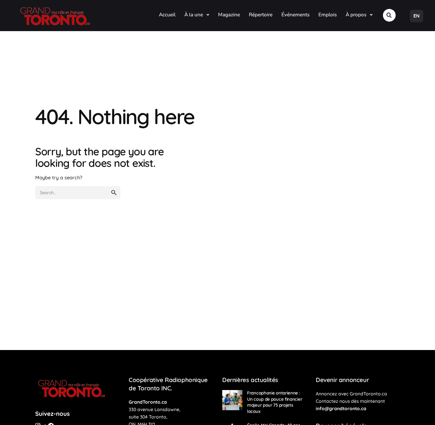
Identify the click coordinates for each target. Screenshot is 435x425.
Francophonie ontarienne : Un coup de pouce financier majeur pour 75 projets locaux (274, 402)
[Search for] (77, 192)
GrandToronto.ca (148, 402)
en (416, 16)
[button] (389, 15)
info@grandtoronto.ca (341, 408)
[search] (113, 192)
